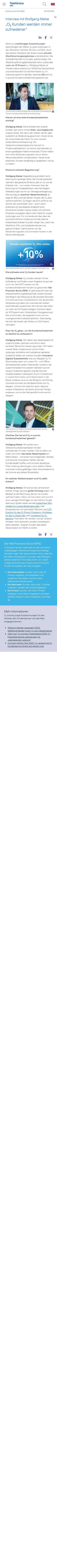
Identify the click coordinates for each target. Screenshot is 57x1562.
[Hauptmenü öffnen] (4, 4)
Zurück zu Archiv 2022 (15, 11)
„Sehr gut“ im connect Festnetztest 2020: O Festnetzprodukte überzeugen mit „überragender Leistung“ (29, 636)
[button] (40, 37)
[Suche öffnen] (44, 4)
